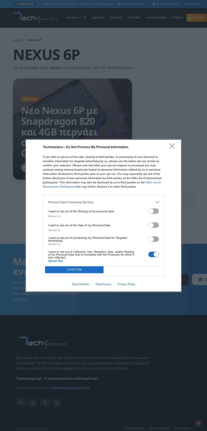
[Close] (173, 147)
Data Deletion (80, 284)
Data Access (103, 284)
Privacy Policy (126, 284)
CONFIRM (74, 269)
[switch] (153, 211)
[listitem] (103, 202)
